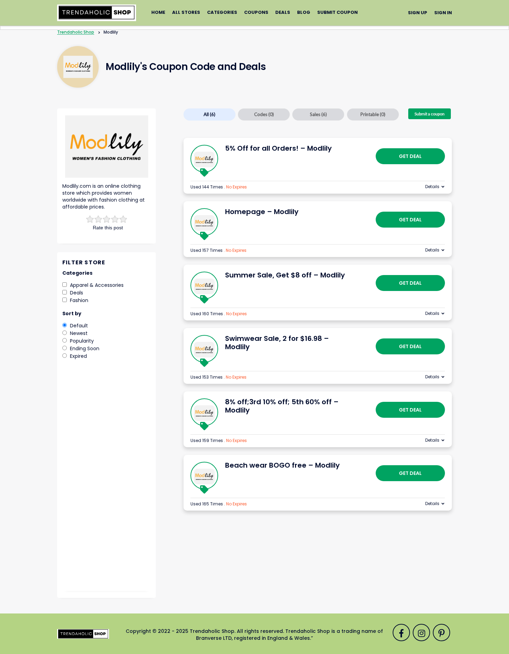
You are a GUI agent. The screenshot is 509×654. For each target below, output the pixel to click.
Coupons (256, 12)
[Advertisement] (106, 480)
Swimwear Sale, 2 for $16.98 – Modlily (277, 343)
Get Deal (410, 156)
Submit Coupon (337, 12)
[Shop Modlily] (78, 67)
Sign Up (417, 12)
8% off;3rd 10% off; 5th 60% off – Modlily (282, 406)
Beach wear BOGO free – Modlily (282, 465)
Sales (318, 114)
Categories (222, 12)
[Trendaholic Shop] (96, 12)
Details (432, 186)
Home (158, 12)
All (209, 114)
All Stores (186, 12)
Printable (372, 114)
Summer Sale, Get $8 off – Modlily (285, 275)
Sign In (443, 12)
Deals (282, 12)
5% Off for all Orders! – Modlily (278, 148)
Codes (264, 114)
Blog (303, 12)
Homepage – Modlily (261, 211)
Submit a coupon (429, 113)
